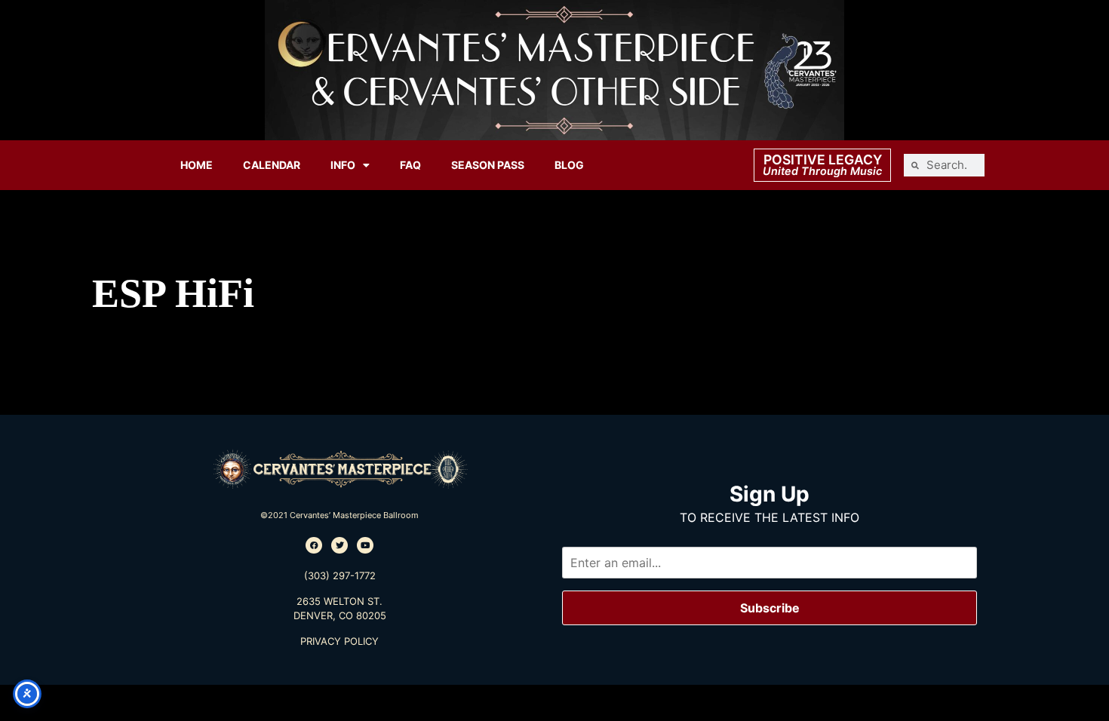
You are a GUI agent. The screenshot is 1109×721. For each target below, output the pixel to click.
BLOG (569, 164)
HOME (196, 164)
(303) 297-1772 (340, 575)
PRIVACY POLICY (339, 641)
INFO (342, 164)
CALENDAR (271, 164)
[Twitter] (339, 545)
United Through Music (822, 170)
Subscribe (770, 607)
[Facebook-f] (314, 545)
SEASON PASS (487, 164)
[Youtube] (365, 545)
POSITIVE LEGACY (822, 159)
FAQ (410, 164)
